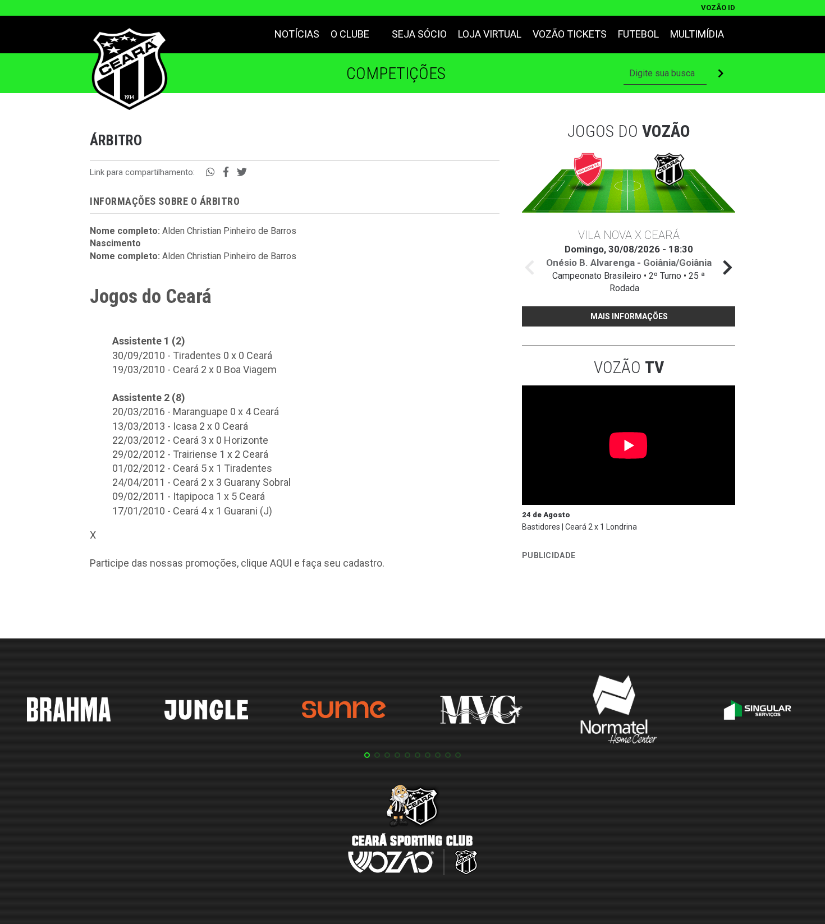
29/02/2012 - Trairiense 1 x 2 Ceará (190, 454)
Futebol (638, 34)
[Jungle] (206, 712)
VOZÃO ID (718, 7)
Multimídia (697, 34)
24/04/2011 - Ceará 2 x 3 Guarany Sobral (201, 482)
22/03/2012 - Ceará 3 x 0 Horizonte (190, 440)
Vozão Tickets (570, 34)
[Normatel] (619, 711)
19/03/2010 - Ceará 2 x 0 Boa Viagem (194, 369)
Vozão (629, 367)
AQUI (281, 563)
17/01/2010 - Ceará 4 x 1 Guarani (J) (192, 511)
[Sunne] (344, 711)
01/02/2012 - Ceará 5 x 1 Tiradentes (192, 468)
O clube (350, 34)
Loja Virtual (489, 34)
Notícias (296, 34)
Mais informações (629, 316)
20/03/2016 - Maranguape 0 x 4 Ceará (195, 411)
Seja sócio (419, 34)
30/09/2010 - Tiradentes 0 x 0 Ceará (192, 355)
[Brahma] (69, 711)
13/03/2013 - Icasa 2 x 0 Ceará (180, 426)
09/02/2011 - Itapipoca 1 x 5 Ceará (188, 496)
